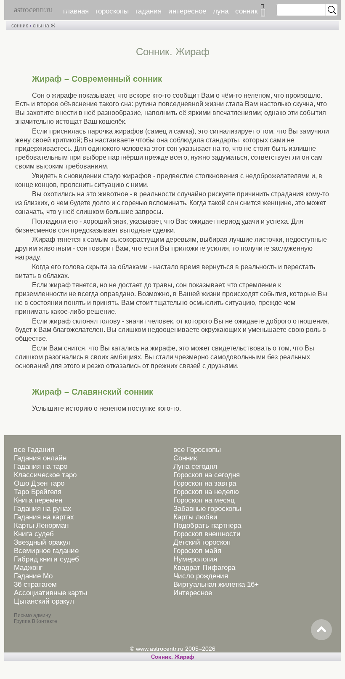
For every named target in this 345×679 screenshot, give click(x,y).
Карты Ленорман (41, 525)
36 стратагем (35, 584)
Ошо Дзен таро (39, 483)
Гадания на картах (44, 517)
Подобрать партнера (207, 525)
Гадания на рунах (43, 509)
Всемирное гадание (46, 551)
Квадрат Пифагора (204, 568)
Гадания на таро (40, 466)
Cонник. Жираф (172, 657)
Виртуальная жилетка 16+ (216, 584)
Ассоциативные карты (50, 593)
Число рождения (200, 576)
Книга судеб (34, 534)
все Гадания (34, 450)
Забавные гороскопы (207, 509)
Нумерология (195, 559)
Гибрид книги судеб (46, 559)
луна (220, 11)
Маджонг (28, 568)
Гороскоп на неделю (206, 492)
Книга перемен (38, 500)
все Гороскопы (197, 450)
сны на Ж (44, 26)
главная (76, 11)
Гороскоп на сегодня (206, 475)
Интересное (192, 593)
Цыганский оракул (44, 601)
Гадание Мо (33, 576)
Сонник (185, 458)
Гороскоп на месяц (204, 500)
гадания (148, 11)
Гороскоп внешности (207, 534)
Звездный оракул (42, 542)
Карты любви (195, 517)
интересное (187, 11)
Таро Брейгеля (37, 492)
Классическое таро (45, 475)
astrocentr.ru (33, 9)
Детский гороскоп (202, 542)
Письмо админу (32, 615)
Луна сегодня (195, 466)
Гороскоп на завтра (204, 483)
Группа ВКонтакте (35, 621)
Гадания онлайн (40, 458)
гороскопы (112, 11)
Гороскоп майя (197, 551)
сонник (246, 11)
